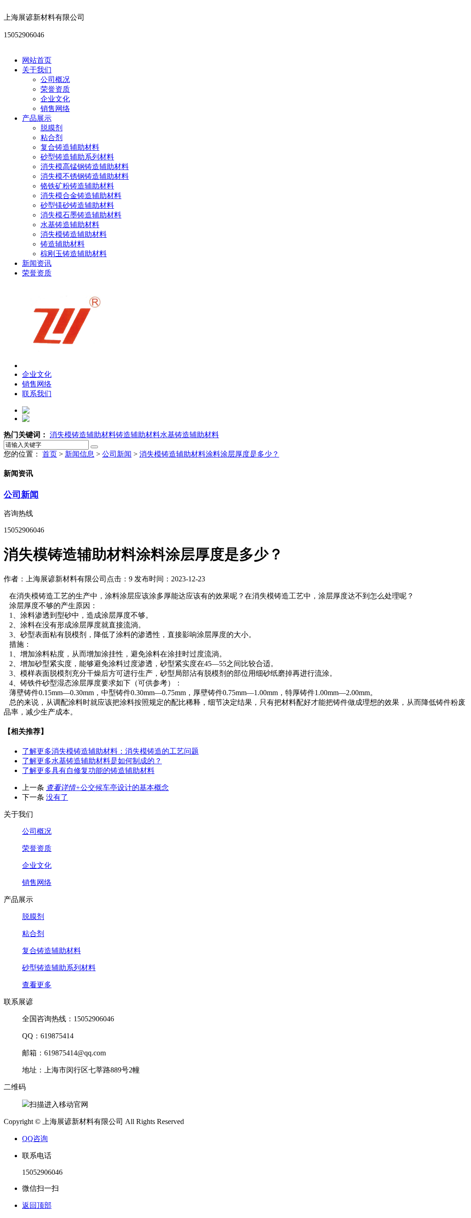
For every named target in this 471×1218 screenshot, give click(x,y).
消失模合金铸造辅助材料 (80, 195)
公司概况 (55, 79)
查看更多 (37, 985)
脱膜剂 (51, 128)
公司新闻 (117, 454)
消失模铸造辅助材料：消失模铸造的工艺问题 (110, 751)
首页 (49, 454)
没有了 (57, 797)
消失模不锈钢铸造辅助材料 (84, 176)
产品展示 (37, 118)
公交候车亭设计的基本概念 (107, 787)
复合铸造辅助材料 (69, 147)
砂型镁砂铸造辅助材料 (77, 205)
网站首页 (37, 60)
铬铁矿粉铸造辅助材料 (77, 186)
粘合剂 (51, 137)
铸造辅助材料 (62, 244)
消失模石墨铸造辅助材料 (80, 215)
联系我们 (37, 394)
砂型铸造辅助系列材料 (77, 157)
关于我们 (37, 70)
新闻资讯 (37, 263)
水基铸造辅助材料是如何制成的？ (92, 761)
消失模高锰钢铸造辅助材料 (84, 166)
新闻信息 (79, 454)
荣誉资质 (55, 89)
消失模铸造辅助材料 (73, 234)
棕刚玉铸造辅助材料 (73, 254)
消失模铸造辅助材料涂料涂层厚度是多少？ (209, 454)
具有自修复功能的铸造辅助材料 (88, 770)
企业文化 (55, 99)
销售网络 (55, 108)
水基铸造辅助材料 (69, 224)
